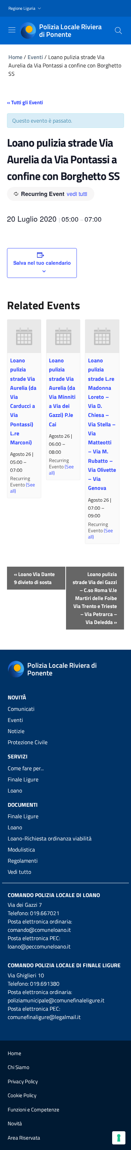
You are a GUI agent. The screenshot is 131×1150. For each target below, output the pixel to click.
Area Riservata (24, 1138)
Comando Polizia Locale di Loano (54, 895)
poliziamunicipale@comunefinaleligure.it (56, 1000)
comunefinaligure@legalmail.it (44, 1017)
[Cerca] (118, 30)
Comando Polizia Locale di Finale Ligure (64, 965)
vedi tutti (77, 194)
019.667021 (44, 913)
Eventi (35, 57)
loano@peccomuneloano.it (39, 946)
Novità (15, 1123)
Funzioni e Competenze (33, 1110)
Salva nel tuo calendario (42, 262)
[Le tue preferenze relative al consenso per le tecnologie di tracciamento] (118, 1137)
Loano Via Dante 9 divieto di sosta (34, 578)
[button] (25, 8)
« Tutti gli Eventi (25, 102)
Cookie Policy (22, 1095)
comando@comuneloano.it (39, 930)
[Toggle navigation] (12, 30)
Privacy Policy (23, 1081)
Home (15, 57)
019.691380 (44, 983)
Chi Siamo (18, 1067)
